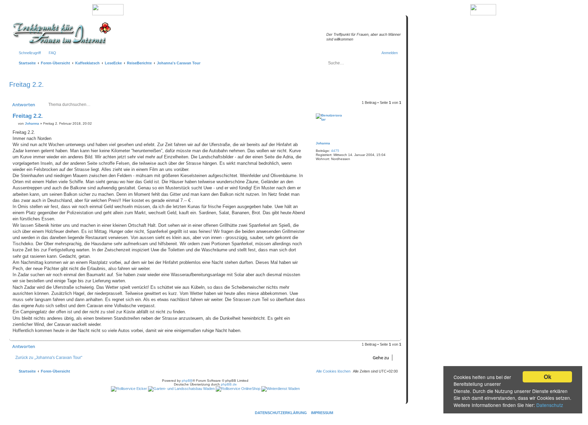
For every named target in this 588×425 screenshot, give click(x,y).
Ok (547, 377)
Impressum (322, 413)
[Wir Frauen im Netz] (60, 33)
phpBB (187, 380)
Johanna (323, 143)
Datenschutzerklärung (281, 413)
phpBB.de (229, 384)
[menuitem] (49, 53)
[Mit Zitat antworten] (299, 117)
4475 (335, 151)
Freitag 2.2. (26, 84)
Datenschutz (549, 405)
